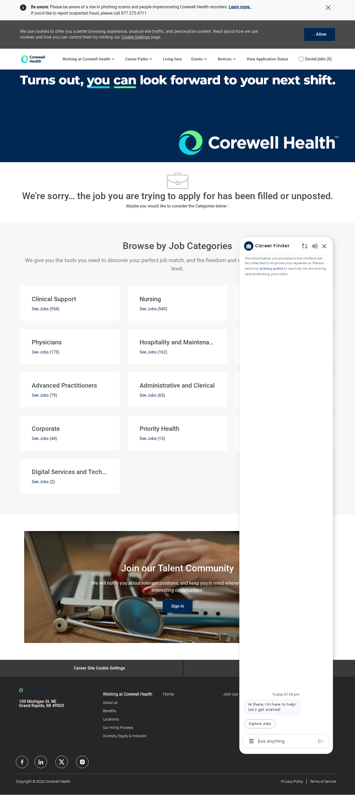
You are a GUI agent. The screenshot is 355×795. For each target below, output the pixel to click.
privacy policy (271, 268)
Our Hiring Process (118, 727)
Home (168, 694)
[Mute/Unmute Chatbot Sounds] (315, 246)
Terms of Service (323, 781)
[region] (286, 493)
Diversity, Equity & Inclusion (125, 736)
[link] (178, 606)
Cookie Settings (135, 37)
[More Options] (251, 741)
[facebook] (22, 762)
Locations (111, 719)
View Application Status (267, 59)
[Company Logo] (39, 59)
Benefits (109, 711)
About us (110, 703)
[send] (321, 741)
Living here (172, 59)
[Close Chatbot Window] (324, 246)
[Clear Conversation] (304, 245)
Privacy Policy (292, 781)
